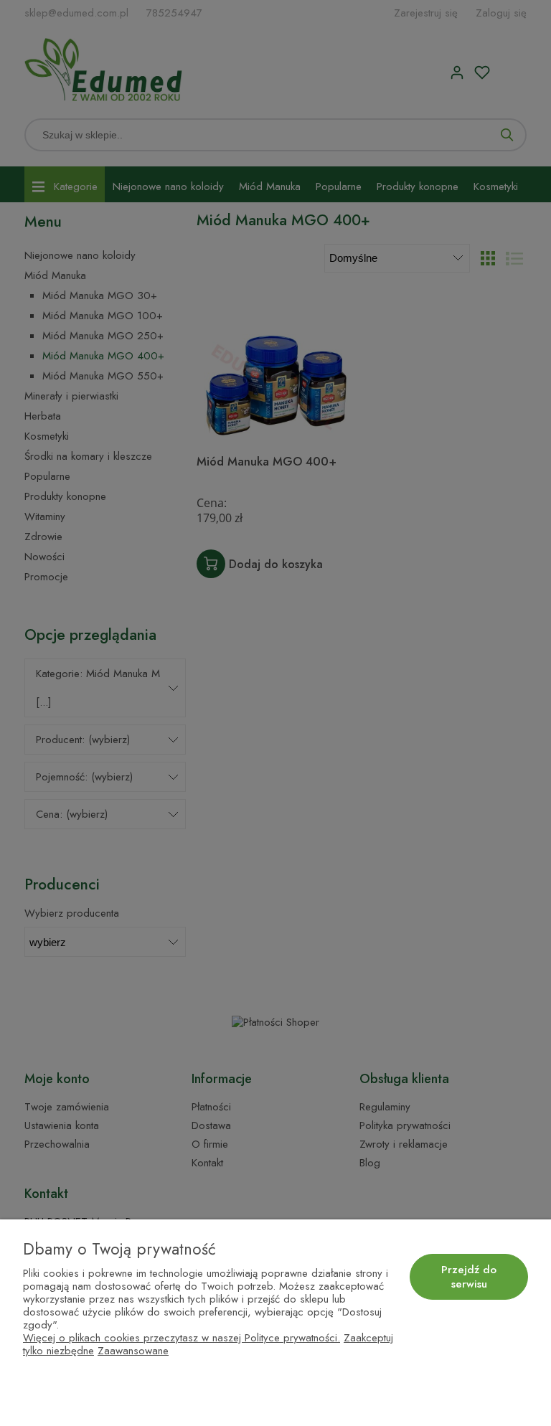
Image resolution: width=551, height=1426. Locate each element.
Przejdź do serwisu (468, 1277)
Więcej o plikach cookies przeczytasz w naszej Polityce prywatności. (181, 1338)
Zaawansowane (133, 1351)
